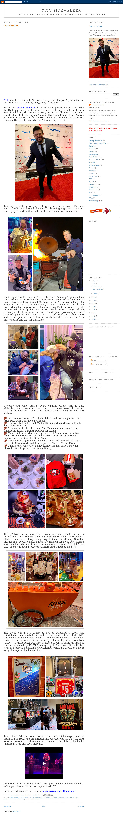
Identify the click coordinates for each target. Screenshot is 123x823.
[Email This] (43, 795)
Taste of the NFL (11, 25)
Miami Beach (93, 176)
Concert (91, 151)
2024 (93, 281)
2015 (93, 310)
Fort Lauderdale (94, 165)
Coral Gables (93, 154)
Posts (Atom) (16, 811)
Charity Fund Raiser (17, 797)
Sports (91, 192)
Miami (22, 799)
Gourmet (16, 799)
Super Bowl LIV (34, 799)
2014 (93, 313)
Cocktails (49, 797)
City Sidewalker (61, 10)
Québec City (93, 184)
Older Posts (80, 806)
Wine (91, 198)
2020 (93, 284)
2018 (93, 300)
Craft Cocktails (94, 157)
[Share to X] (47, 795)
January (96, 293)
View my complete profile (98, 121)
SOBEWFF (92, 187)
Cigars (91, 146)
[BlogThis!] (45, 795)
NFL (26, 799)
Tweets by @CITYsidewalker (98, 84)
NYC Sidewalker (98, 105)
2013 (93, 316)
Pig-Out (91, 181)
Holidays (92, 171)
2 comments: (37, 795)
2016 (93, 306)
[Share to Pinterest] (52, 795)
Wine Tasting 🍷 (94, 201)
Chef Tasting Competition (35, 797)
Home (44, 806)
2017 (93, 303)
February (97, 287)
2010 (93, 319)
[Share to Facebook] (49, 795)
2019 (93, 297)
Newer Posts (7, 806)
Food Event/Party (60, 797)
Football (70, 797)
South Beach (93, 190)
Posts (94, 360)
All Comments (97, 364)
